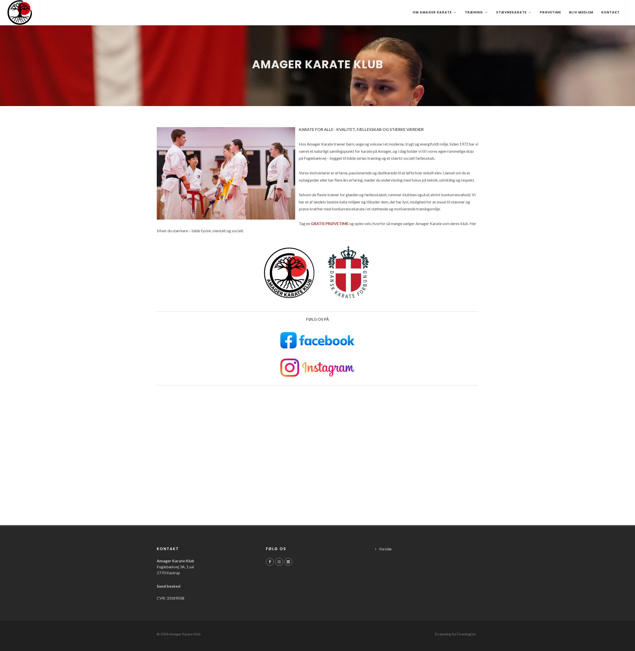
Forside (385, 549)
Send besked (168, 586)
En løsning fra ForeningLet (455, 634)
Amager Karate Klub (185, 634)
